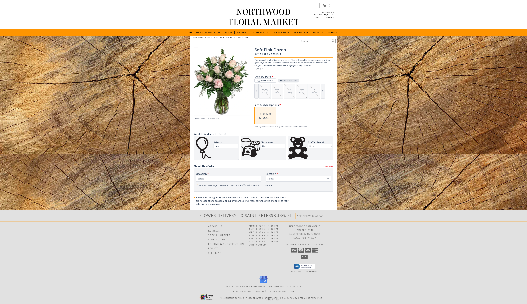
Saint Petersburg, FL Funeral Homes (245, 286)
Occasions (279, 32)
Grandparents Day (208, 32)
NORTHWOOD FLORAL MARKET (263, 17)
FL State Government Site (280, 291)
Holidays (299, 32)
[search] (333, 40)
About (316, 32)
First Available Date (288, 80)
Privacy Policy (288, 298)
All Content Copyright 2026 (236, 298)
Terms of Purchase (311, 298)
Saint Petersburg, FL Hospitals (284, 286)
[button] (326, 5)
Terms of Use (272, 300)
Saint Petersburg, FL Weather (249, 291)
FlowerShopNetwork (265, 298)
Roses (228, 32)
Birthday (243, 32)
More (331, 32)
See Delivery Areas (310, 216)
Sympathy (259, 32)
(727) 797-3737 (327, 17)
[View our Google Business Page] (263, 283)
